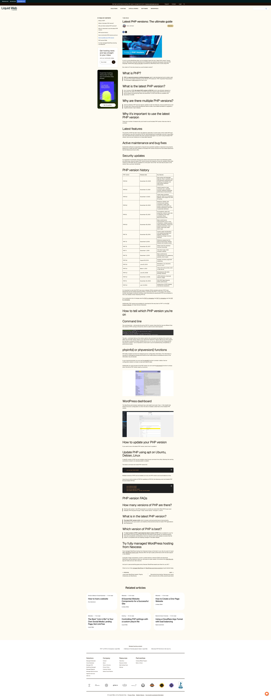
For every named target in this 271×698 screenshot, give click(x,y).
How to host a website (98, 598)
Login (180, 4)
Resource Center (123, 663)
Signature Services (90, 673)
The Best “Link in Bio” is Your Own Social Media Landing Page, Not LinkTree (100, 621)
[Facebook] (123, 32)
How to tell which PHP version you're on (108, 35)
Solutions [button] (114, 8)
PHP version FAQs (102, 40)
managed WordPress (138, 568)
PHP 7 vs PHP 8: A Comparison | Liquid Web (110, 648)
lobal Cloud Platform (108, 671)
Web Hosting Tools (123, 665)
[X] (126, 32)
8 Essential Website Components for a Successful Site (135, 601)
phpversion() (159, 365)
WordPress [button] (154, 8)
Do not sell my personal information (155, 695)
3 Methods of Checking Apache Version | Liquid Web (135, 648)
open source (135, 80)
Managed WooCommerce (92, 671)
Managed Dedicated (90, 660)
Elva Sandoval (91, 602)
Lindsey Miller (125, 607)
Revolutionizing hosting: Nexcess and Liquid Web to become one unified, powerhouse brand (161, 574)
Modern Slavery (140, 695)
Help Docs (121, 660)
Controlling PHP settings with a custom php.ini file (135, 620)
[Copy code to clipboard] (171, 470)
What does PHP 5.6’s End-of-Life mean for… (161, 648)
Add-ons (88, 675)
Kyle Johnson (130, 26)
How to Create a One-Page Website (167, 600)
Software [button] (144, 8)
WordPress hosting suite (132, 552)
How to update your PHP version (106, 37)
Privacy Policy (106, 667)
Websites (170, 26)
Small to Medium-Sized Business (96, 595)
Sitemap (121, 667)
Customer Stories (107, 669)
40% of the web (138, 63)
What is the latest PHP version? (106, 23)
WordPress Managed (91, 667)
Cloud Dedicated (90, 663)
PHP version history (103, 32)
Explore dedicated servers (152, 4)
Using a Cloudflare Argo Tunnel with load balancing (169, 620)
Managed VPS (89, 665)
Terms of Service (107, 665)
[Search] (266, 8)
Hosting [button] (123, 8)
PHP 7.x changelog (161, 298)
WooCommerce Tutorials (161, 616)
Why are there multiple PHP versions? (107, 26)
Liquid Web (91, 627)
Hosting (124, 616)
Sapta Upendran (159, 625)
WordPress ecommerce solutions (154, 568)
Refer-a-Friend (139, 663)
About (104, 663)
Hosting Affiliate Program (141, 660)
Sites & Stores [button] (133, 8)
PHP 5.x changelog (149, 298)
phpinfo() (146, 360)
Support (167, 4)
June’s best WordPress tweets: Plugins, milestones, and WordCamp (132, 574)
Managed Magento (90, 669)
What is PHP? (101, 20)
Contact (174, 4)
